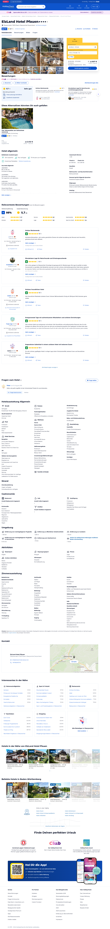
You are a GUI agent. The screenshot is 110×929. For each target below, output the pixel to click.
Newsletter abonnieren (14, 905)
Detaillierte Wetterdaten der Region (55, 826)
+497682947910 (16, 662)
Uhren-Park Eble (41, 720)
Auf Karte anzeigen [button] (41, 25)
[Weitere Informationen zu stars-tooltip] (47, 21)
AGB (57, 908)
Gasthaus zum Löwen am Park (77, 696)
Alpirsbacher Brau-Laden (43, 730)
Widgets (34, 896)
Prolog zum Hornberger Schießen (13, 693)
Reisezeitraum (72, 44)
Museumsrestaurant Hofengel (77, 702)
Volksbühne (7, 720)
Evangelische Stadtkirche (11, 696)
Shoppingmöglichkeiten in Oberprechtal (47, 733)
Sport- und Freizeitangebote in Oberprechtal (49, 706)
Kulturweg (39, 699)
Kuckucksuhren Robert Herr (44, 717)
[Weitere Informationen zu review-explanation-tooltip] (24, 28)
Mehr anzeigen (6, 195)
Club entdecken (84, 12)
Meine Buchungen (13, 893)
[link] (70, 7)
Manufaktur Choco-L (42, 723)
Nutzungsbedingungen (62, 896)
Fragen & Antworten (13, 899)
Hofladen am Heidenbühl (43, 727)
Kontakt (84, 1)
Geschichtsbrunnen (9, 702)
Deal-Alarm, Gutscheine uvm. (16, 902)
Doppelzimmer (13, 248)
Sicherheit (59, 916)
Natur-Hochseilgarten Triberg (44, 702)
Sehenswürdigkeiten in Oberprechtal (14, 706)
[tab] (74, 40)
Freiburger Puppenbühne (11, 723)
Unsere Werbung (85, 896)
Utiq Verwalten (60, 905)
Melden (26, 392)
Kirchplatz (6, 699)
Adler (70, 693)
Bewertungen (19, 32)
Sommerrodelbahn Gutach (44, 693)
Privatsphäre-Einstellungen (63, 902)
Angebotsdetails (12, 632)
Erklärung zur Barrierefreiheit (64, 913)
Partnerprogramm (37, 899)
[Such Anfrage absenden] (43, 7)
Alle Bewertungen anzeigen (49, 367)
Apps (9, 913)
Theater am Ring (8, 730)
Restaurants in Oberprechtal (77, 706)
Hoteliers (34, 893)
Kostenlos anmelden (96, 12)
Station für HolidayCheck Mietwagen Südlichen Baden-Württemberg (84, 538)
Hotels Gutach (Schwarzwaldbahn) (45, 813)
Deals (5, 1)
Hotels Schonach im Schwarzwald (74, 813)
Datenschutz (59, 899)
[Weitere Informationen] (88, 61)
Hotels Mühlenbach (70, 811)
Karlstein (6, 690)
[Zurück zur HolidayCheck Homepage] (8, 7)
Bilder (28, 32)
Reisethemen (83, 905)
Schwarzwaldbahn (41, 696)
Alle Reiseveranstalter (14, 916)
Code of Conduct (36, 902)
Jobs (81, 902)
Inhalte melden (12, 919)
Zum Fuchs (7, 717)
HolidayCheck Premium (14, 911)
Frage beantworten (15, 392)
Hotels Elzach (39, 811)
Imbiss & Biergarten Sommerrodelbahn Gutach (81, 699)
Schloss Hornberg (74, 690)
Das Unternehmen (85, 893)
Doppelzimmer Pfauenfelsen (13, 335)
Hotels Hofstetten (41, 815)
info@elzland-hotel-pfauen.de (20, 660)
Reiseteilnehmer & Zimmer (75, 50)
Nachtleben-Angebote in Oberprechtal (14, 733)
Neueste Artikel (84, 908)
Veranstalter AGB (61, 893)
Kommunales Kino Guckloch (12, 727)
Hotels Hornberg (69, 815)
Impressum (59, 919)
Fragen (35, 32)
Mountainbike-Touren (42, 690)
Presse (82, 899)
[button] (21, 52)
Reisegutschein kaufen (14, 908)
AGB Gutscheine (60, 911)
